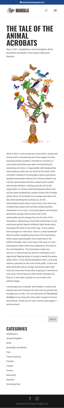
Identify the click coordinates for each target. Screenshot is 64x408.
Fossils (9, 366)
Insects (36, 53)
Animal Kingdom (39, 49)
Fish (30, 53)
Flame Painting (13, 357)
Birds (50, 49)
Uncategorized (13, 384)
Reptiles (10, 56)
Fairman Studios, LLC (38, 404)
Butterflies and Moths (16, 53)
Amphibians (24, 49)
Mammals (45, 53)
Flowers (10, 361)
